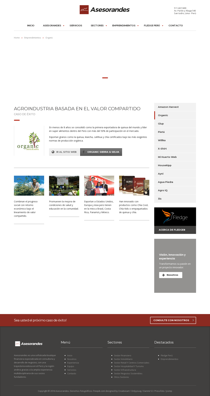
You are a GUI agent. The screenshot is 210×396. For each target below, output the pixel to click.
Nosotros (172, 274)
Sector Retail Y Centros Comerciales (131, 362)
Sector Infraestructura (125, 369)
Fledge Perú (152, 25)
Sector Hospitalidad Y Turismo (129, 366)
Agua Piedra (165, 182)
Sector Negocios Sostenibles (128, 373)
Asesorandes (52, 25)
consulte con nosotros (171, 320)
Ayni (160, 173)
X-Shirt (162, 148)
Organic (163, 115)
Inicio (69, 355)
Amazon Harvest (168, 107)
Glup (161, 123)
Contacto (175, 25)
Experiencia (73, 362)
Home (17, 37)
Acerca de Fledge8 (172, 229)
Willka (162, 140)
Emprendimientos (124, 25)
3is (159, 198)
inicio (30, 25)
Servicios (76, 25)
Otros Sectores (121, 377)
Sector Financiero (122, 355)
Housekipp (164, 165)
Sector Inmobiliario (123, 359)
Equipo (70, 366)
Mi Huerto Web (167, 157)
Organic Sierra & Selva (103, 151)
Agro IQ (163, 190)
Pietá (161, 132)
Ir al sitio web (66, 151)
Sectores (97, 25)
